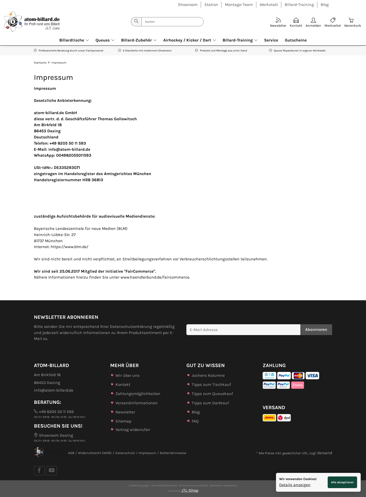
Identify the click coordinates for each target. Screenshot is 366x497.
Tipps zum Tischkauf (211, 384)
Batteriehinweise (173, 453)
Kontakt (122, 384)
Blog (325, 4)
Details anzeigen (295, 484)
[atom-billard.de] (31, 22)
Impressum (147, 453)
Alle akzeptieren (342, 482)
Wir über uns (127, 375)
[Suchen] (136, 21)
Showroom (188, 4)
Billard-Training (299, 4)
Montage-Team (239, 4)
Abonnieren (316, 329)
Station (211, 4)
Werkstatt (269, 4)
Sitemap (123, 421)
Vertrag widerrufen (132, 429)
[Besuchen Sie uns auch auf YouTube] (51, 470)
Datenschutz (125, 453)
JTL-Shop (190, 490)
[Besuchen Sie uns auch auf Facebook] (39, 470)
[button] (313, 21)
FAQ (195, 421)
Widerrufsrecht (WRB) (95, 453)
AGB (71, 453)
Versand (324, 452)
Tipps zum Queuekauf (212, 393)
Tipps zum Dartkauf (210, 402)
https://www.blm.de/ (69, 246)
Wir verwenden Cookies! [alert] (298, 479)
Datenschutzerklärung (131, 326)
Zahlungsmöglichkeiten (137, 393)
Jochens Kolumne (208, 375)
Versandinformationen (136, 402)
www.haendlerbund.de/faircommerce (155, 277)
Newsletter (125, 412)
